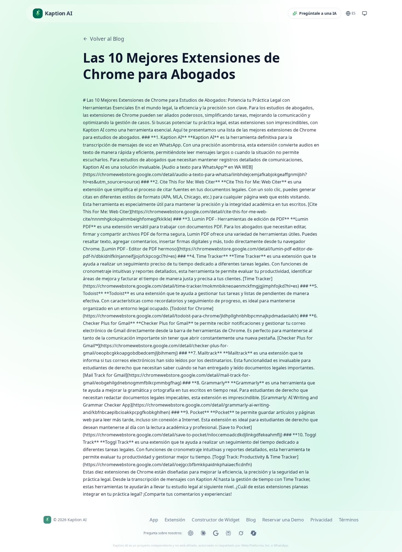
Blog (251, 519)
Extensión (175, 519)
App (154, 519)
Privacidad (321, 519)
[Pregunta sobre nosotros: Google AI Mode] (216, 533)
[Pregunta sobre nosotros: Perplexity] (228, 533)
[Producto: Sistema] (364, 13)
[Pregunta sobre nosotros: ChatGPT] (190, 533)
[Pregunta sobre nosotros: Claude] (203, 533)
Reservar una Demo (283, 519)
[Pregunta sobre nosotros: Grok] (241, 533)
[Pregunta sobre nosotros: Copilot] (253, 533)
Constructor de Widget (216, 519)
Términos (349, 519)
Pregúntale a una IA (318, 13)
